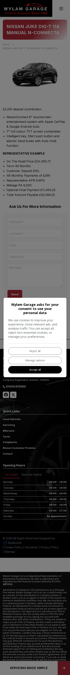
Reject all (35, 351)
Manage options (35, 360)
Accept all (35, 369)
